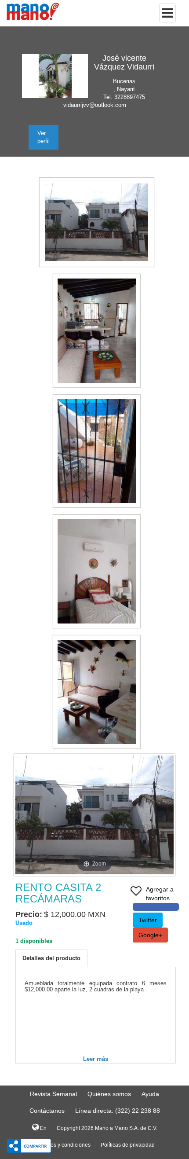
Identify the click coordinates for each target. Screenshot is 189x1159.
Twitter (147, 920)
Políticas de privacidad (128, 1145)
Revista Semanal (53, 1093)
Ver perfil (43, 137)
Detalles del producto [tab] (51, 958)
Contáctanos (47, 1110)
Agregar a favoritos (160, 894)
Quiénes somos (109, 1093)
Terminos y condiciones (62, 1145)
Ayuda (150, 1093)
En (43, 1128)
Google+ (150, 935)
